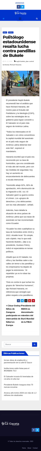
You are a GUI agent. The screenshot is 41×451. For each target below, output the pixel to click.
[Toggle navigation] (20, 18)
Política (11, 32)
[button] (36, 18)
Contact (35, 448)
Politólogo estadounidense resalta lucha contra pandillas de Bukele (19, 46)
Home (4, 32)
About (29, 448)
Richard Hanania (15, 65)
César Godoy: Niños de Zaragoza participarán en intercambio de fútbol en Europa (13, 315)
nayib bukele (20, 61)
